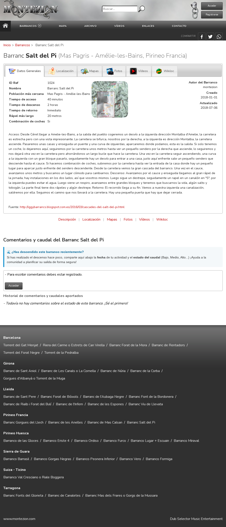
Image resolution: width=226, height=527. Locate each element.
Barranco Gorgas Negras (52, 459)
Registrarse (212, 14)
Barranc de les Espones (106, 404)
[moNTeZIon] (30, 10)
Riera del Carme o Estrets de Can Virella (74, 345)
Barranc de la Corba (145, 371)
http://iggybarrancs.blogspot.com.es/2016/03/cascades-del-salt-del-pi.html (72, 207)
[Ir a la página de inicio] (5, 26)
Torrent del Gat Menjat (20, 345)
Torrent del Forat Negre (21, 352)
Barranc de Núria (113, 371)
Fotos (128, 219)
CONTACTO (179, 26)
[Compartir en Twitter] (210, 37)
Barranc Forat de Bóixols (59, 396)
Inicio (7, 45)
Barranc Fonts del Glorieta (23, 495)
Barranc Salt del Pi (141, 422)
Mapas (112, 219)
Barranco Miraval (186, 440)
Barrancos (22, 45)
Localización (91, 219)
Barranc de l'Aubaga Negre (103, 396)
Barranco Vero (130, 459)
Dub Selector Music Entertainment (196, 518)
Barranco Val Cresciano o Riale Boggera (33, 477)
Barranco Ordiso (86, 440)
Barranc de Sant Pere (19, 396)
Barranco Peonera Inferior (95, 459)
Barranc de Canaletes (64, 495)
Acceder (212, 5)
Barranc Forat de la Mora (128, 345)
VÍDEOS (119, 26)
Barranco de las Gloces (20, 440)
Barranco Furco (114, 440)
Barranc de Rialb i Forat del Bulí (27, 404)
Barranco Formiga (159, 459)
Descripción (67, 219)
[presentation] (24, 71)
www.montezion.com (19, 518)
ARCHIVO (90, 26)
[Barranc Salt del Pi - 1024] (110, 99)
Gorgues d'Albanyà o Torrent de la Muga (34, 378)
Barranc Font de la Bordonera (151, 396)
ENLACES (148, 26)
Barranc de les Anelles (65, 422)
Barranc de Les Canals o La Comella (68, 371)
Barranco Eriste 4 (56, 440)
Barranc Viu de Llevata (145, 404)
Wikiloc (162, 219)
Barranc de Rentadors (168, 345)
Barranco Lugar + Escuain (150, 440)
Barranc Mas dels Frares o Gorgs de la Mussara (121, 495)
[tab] (24, 71)
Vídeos (144, 219)
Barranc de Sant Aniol (19, 371)
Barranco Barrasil (16, 459)
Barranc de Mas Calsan (104, 422)
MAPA (63, 26)
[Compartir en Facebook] (201, 37)
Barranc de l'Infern (69, 404)
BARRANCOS (29, 26)
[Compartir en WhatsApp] (219, 37)
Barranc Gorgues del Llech (23, 422)
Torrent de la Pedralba (61, 352)
